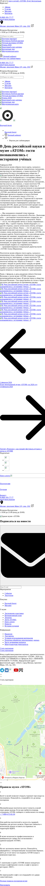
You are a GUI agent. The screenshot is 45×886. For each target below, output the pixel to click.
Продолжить (5, 885)
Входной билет (10, 132)
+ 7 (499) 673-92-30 (7, 814)
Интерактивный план (13, 615)
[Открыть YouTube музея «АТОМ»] (16, 672)
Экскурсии (9, 595)
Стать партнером (6, 648)
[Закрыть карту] (1, 684)
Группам (3, 489)
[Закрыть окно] (1, 676)
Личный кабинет (9, 56)
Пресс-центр (5, 476)
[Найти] (1, 36)
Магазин (8, 11)
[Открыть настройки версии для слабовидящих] (6, 138)
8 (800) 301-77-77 (6, 17)
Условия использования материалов (19, 638)
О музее (8, 9)
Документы (9, 636)
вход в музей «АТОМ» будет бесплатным (25, 1)
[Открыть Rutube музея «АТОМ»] (21, 672)
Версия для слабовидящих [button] (10, 58)
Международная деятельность (16, 644)
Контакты (8, 13)
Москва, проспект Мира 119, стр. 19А (15, 26)
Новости (8, 624)
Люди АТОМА (10, 620)
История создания (12, 626)
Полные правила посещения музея (13, 881)
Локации (8, 618)
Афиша (7, 7)
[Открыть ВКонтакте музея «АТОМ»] (7, 672)
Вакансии (8, 634)
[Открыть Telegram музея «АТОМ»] (2, 672)
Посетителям (5, 484)
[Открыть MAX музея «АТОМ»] (11, 672)
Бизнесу (3, 495)
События (8, 593)
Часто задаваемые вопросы (15, 642)
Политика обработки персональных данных (22, 640)
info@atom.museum (7, 19)
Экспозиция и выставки (14, 613)
